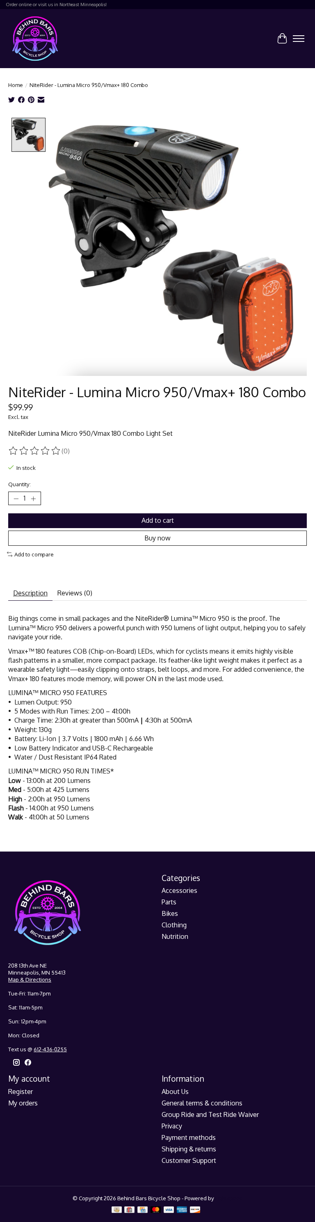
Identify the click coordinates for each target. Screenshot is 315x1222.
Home (15, 84)
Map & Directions (29, 979)
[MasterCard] (156, 1210)
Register (20, 1091)
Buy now (157, 538)
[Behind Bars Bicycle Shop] (35, 38)
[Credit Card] (142, 1210)
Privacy (172, 1126)
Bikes (170, 913)
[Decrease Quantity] (16, 498)
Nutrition (175, 936)
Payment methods (189, 1137)
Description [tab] (30, 593)
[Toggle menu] (298, 38)
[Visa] (169, 1210)
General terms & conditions (202, 1103)
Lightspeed (229, 1198)
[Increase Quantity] (33, 498)
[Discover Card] (195, 1210)
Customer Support (189, 1160)
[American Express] (182, 1210)
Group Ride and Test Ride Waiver (210, 1114)
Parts (169, 902)
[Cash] (117, 1210)
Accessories (179, 890)
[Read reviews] (35, 451)
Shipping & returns (189, 1149)
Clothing (174, 925)
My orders (23, 1103)
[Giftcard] (129, 1210)
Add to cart (158, 520)
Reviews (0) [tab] (74, 593)
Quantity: (19, 484)
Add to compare (34, 554)
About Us (175, 1091)
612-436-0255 (50, 1049)
